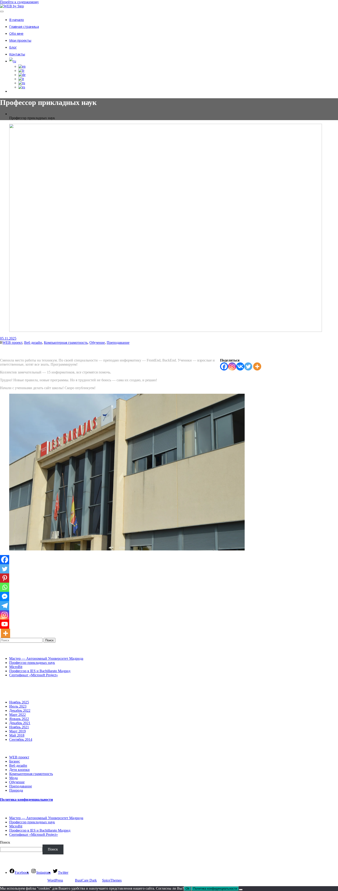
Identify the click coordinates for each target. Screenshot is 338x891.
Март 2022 (17, 715)
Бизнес (14, 761)
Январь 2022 (19, 719)
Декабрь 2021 (19, 723)
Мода (13, 778)
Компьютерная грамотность (66, 342)
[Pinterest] (4, 578)
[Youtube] (4, 624)
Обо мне (16, 33)
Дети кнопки (19, 770)
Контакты (17, 54)
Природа (16, 790)
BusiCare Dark (86, 880)
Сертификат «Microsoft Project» (33, 675)
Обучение (97, 342)
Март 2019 (17, 731)
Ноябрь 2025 (19, 702)
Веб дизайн (33, 342)
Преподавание (118, 342)
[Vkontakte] (240, 366)
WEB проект (12, 342)
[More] (257, 366)
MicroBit (15, 667)
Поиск (49, 640)
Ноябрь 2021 (19, 727)
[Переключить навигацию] (2, 11)
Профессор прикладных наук (32, 663)
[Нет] (241, 889)
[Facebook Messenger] (4, 596)
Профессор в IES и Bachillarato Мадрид (39, 671)
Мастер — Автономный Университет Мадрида (46, 658)
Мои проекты (20, 40)
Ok (187, 888)
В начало (16, 19)
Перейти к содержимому (19, 2)
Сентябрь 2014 (20, 739)
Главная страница (24, 26)
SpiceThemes (112, 880)
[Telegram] (4, 605)
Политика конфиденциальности (26, 799)
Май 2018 (16, 735)
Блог (13, 47)
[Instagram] (232, 366)
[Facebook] (224, 366)
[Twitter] (248, 366)
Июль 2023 (17, 706)
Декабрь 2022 (19, 710)
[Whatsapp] (4, 587)
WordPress (55, 880)
